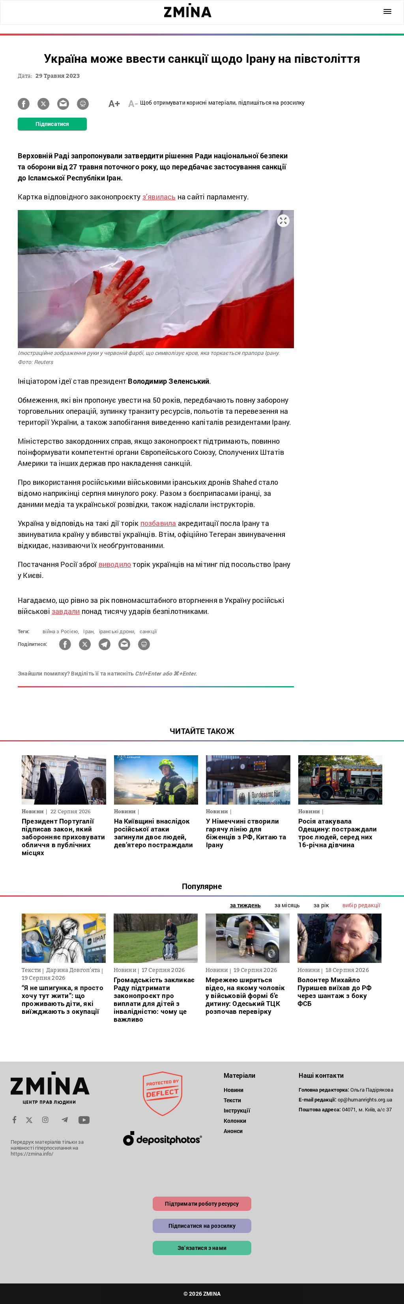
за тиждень (245, 905)
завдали (66, 611)
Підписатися (52, 124)
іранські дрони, (117, 631)
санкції (148, 631)
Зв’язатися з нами (202, 1247)
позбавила (158, 523)
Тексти (232, 1100)
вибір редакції (361, 905)
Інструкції (237, 1110)
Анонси (233, 1131)
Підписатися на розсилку (202, 1225)
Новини (234, 1090)
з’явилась (159, 196)
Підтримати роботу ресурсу (202, 1203)
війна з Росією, (61, 631)
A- (133, 103)
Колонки (235, 1120)
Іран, (89, 631)
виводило (115, 564)
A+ (114, 103)
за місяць (287, 905)
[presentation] (32, 937)
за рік (321, 905)
